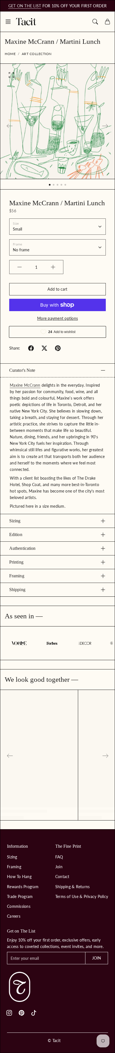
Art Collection (37, 54)
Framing (16, 575)
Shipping (17, 589)
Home (10, 54)
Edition (15, 534)
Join (59, 866)
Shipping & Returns (72, 886)
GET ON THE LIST (24, 5)
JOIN (96, 958)
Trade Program (20, 896)
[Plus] (53, 267)
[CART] (107, 21)
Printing (16, 562)
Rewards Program (23, 886)
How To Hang (19, 876)
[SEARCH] (95, 21)
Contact (62, 876)
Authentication (22, 548)
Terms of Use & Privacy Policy (81, 896)
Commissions (18, 906)
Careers (13, 916)
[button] (10, 21)
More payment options (57, 318)
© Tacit (54, 1040)
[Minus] (19, 267)
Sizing (15, 520)
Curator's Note (22, 370)
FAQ (59, 856)
